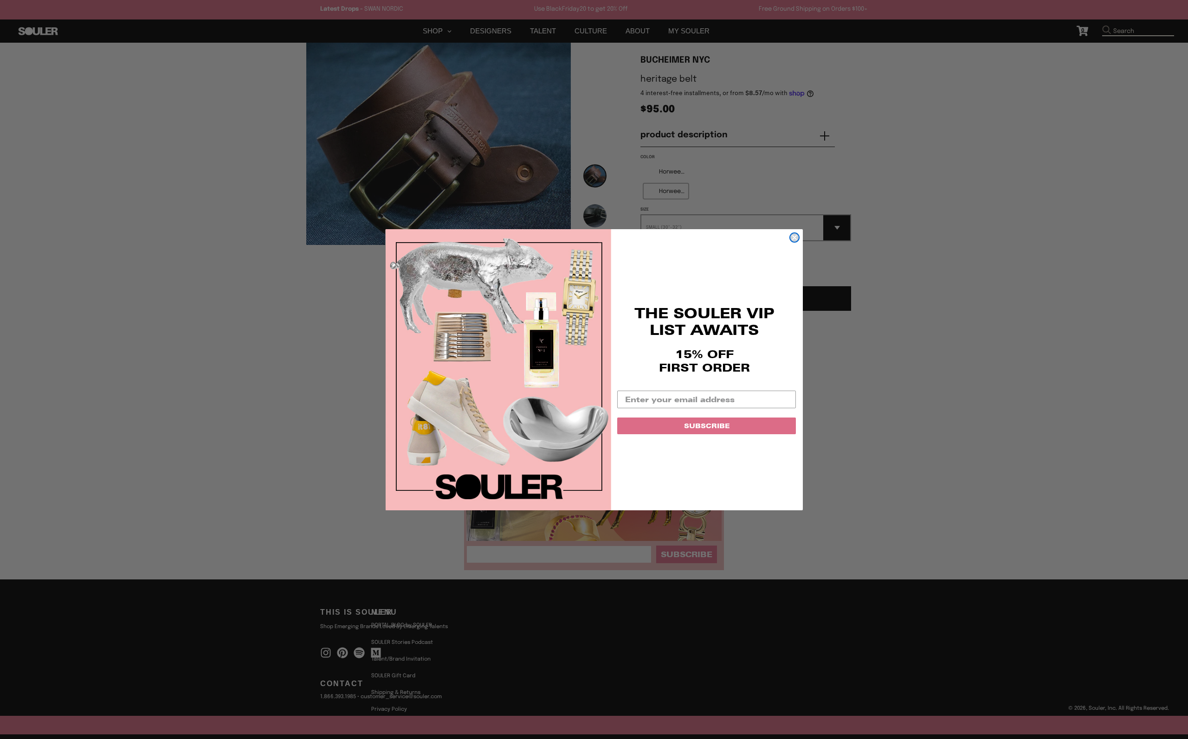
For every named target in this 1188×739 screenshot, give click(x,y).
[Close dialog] (794, 237)
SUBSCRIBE (707, 426)
